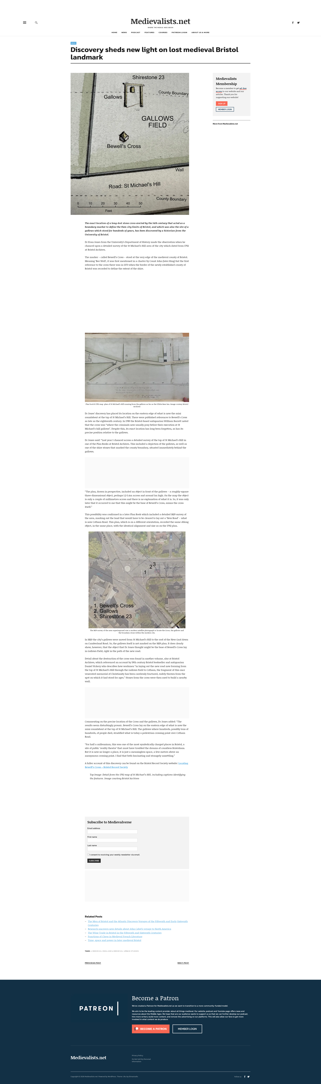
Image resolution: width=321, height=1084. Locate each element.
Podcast (135, 32)
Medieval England (102, 951)
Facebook (293, 22)
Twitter (298, 22)
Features (149, 32)
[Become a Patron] (151, 1032)
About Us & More (200, 32)
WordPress (112, 1076)
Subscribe (94, 860)
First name (92, 837)
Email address (93, 828)
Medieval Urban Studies (126, 951)
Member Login (225, 109)
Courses (163, 32)
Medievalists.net (160, 21)
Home (114, 32)
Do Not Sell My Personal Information (141, 1060)
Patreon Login (179, 32)
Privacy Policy (137, 1055)
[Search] (36, 22)
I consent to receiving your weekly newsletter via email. (115, 854)
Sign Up (221, 103)
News (124, 32)
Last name (92, 845)
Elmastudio (133, 1076)
